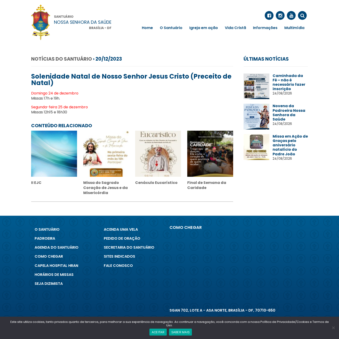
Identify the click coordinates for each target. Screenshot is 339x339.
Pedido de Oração (122, 238)
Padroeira (45, 238)
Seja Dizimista (49, 283)
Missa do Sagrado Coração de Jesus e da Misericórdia (105, 188)
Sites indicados (119, 256)
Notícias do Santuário (61, 59)
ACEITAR (158, 332)
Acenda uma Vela (121, 229)
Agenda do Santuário (56, 247)
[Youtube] (291, 15)
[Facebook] (269, 15)
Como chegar (49, 256)
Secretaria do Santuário (129, 247)
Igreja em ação (203, 27)
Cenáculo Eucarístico (156, 182)
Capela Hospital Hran (56, 265)
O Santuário (171, 27)
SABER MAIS (180, 332)
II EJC (36, 182)
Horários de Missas (54, 274)
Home (147, 27)
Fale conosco (118, 265)
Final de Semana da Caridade (206, 185)
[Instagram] (280, 15)
